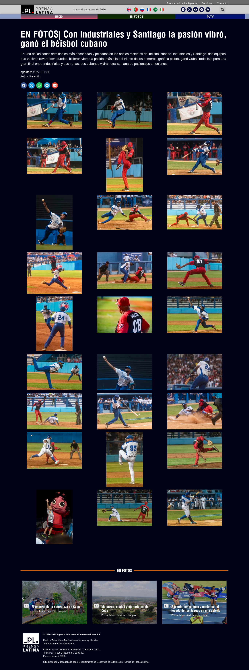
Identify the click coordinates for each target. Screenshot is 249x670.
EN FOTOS (136, 16)
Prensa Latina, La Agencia (182, 3)
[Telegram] (201, 9)
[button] (222, 10)
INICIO (59, 16)
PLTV (210, 16)
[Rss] (207, 9)
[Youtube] (195, 9)
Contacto (222, 3)
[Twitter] (189, 9)
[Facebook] (183, 9)
